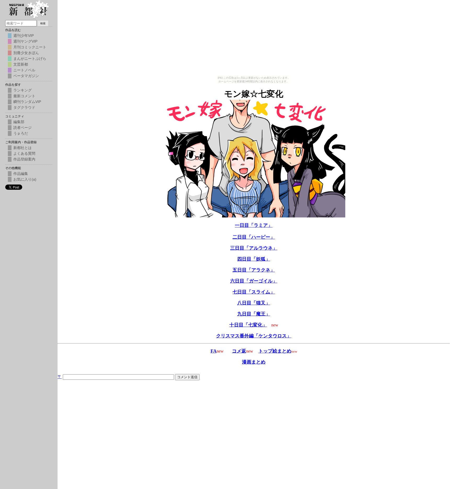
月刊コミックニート (29, 47)
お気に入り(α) (24, 179)
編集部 (18, 122)
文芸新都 (20, 64)
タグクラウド (24, 107)
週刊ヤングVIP (25, 41)
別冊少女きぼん (26, 53)
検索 (43, 23)
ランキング (22, 90)
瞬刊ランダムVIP (27, 102)
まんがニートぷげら (29, 58)
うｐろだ (20, 133)
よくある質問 (24, 153)
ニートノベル (24, 70)
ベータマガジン (26, 76)
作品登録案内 (24, 159)
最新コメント (24, 96)
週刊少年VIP (23, 35)
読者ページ (22, 127)
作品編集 (20, 173)
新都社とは (22, 148)
